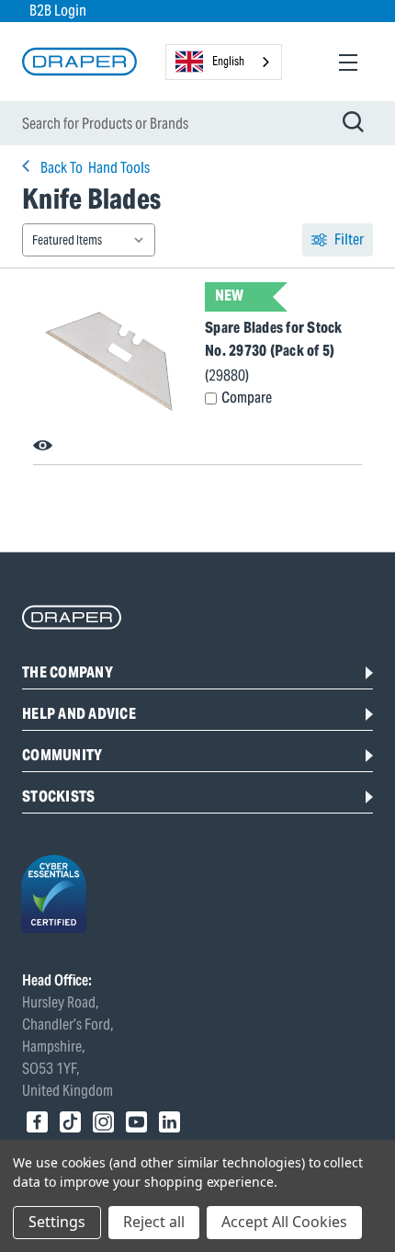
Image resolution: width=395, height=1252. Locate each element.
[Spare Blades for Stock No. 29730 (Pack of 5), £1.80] (111, 361)
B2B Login (57, 10)
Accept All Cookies (284, 1222)
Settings (56, 1222)
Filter (349, 239)
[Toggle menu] (347, 62)
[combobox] (223, 62)
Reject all (154, 1222)
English (228, 61)
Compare (246, 397)
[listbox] (88, 240)
